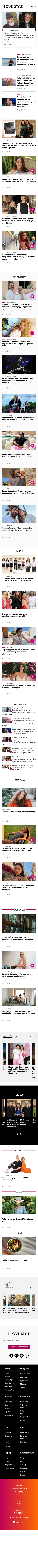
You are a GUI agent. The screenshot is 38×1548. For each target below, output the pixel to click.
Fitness (7, 1408)
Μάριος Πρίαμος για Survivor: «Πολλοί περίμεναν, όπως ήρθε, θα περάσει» (17, 455)
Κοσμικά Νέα (25, 1417)
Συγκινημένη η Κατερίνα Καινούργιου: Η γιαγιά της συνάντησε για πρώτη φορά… (26, 62)
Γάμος (8, 1453)
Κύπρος (23, 1458)
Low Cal (23, 1442)
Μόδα (7, 1368)
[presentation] (31, 1037)
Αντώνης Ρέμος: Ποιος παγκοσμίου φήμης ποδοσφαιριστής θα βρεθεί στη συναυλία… (18, 381)
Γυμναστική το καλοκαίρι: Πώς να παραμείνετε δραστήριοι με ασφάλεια (17, 938)
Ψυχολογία (9, 1415)
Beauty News (25, 1374)
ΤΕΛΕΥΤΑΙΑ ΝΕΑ (19, 705)
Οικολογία (24, 1471)
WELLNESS (19, 910)
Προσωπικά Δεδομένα (19, 1489)
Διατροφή (9, 1405)
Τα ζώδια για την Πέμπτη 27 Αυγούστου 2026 (17, 1220)
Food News (24, 1433)
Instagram (19, 1501)
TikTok (19, 1504)
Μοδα (19, 551)
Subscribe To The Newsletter (19, 1347)
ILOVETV (19, 1150)
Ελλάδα (23, 1461)
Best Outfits (9, 647)
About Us (19, 1486)
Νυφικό (8, 1458)
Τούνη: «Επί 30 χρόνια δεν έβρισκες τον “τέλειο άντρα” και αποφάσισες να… (26, 82)
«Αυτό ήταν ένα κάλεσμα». (12, 42)
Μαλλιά (8, 846)
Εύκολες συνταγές (12, 1258)
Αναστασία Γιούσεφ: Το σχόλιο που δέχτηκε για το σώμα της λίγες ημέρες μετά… (17, 344)
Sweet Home (9, 1436)
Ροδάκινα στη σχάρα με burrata (14, 1260)
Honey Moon (9, 1468)
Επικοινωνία (19, 1495)
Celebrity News (13, 30)
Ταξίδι (7, 1446)
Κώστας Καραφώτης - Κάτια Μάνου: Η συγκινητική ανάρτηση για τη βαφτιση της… (17, 307)
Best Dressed (10, 1387)
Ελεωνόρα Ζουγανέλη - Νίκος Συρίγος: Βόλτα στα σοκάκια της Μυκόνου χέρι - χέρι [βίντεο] (18, 220)
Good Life (8, 1433)
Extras (22, 1475)
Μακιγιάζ (24, 1377)
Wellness (9, 1396)
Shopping (9, 576)
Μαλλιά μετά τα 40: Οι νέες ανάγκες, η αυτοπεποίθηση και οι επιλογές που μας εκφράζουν (18, 1123)
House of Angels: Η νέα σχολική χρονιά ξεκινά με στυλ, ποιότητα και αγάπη (17, 579)
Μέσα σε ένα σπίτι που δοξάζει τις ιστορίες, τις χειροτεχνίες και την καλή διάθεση (18, 1311)
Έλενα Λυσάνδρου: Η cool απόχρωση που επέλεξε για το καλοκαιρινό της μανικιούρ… (18, 887)
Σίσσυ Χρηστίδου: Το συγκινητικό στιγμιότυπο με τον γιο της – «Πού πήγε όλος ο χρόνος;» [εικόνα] (18, 257)
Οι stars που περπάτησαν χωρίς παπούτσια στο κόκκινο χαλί (14, 615)
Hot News (24, 94)
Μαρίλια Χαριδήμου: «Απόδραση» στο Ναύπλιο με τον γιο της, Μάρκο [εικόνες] (19, 180)
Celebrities (19, 277)
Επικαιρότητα (27, 1453)
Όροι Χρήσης (19, 1492)
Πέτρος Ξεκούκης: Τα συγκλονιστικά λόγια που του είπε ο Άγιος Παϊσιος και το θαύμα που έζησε (19, 36)
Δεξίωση (8, 1465)
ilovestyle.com (24, 1517)
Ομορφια (19, 780)
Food (20, 1233)
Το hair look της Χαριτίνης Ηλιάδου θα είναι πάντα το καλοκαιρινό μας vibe (17, 850)
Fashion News (10, 612)
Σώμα (7, 883)
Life (7, 1427)
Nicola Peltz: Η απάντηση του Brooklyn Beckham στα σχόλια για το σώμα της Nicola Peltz (18, 1070)
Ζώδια (8, 1217)
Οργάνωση (9, 1461)
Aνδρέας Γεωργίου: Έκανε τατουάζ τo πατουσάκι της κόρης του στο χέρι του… (18, 529)
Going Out (8, 1443)
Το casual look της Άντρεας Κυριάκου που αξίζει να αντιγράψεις (18, 686)
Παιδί (7, 1439)
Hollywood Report (24, 1412)
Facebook (19, 1498)
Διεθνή (23, 1465)
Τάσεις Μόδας (7, 1375)
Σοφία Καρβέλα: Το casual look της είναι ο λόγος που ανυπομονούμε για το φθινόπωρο (18, 652)
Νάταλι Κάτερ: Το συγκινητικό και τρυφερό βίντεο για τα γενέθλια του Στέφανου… (26, 102)
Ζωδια (19, 1192)
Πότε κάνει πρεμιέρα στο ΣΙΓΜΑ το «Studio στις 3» (16, 1179)
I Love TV (9, 1175)
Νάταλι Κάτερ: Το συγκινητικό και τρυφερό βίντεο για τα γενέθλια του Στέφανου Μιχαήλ (23, 731)
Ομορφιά (24, 1368)
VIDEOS (20, 1095)
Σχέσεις (8, 1008)
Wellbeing (9, 935)
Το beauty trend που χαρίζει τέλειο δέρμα (18, 812)
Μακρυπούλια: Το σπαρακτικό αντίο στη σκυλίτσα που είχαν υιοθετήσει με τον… (18, 418)
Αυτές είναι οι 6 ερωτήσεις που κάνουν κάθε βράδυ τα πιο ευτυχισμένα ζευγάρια (18, 1012)
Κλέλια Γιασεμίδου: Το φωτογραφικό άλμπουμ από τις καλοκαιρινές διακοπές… (19, 492)
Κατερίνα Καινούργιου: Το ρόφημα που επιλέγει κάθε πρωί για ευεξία (17, 975)
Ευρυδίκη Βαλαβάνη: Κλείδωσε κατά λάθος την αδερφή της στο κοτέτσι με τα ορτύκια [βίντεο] (19, 145)
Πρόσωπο (9, 809)
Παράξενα (24, 1468)
